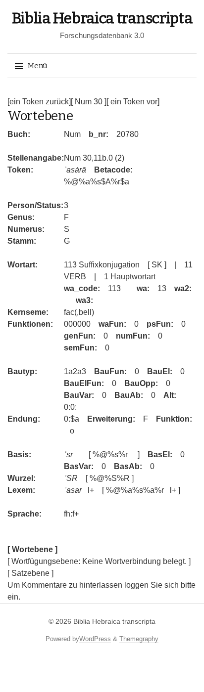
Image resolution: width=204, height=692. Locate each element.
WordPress (95, 639)
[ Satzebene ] (30, 573)
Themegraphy (138, 639)
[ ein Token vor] (132, 101)
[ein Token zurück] (39, 101)
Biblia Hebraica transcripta (102, 18)
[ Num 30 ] (88, 101)
